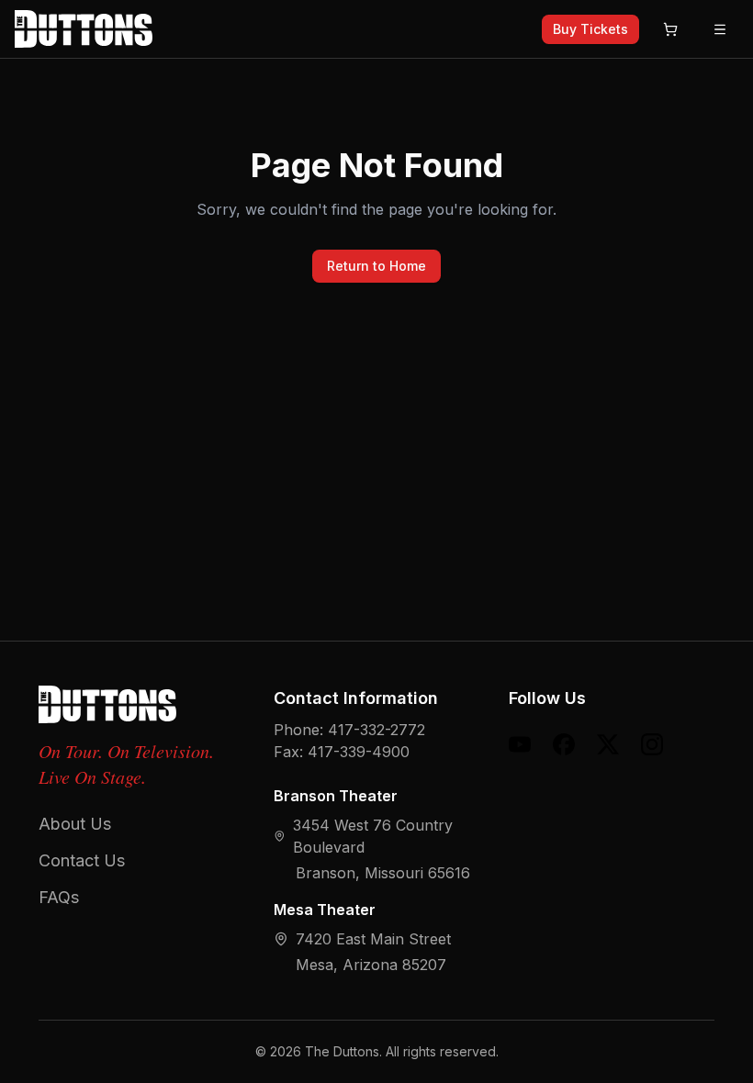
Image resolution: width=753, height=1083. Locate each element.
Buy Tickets (590, 29)
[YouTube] (520, 744)
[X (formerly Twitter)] (608, 744)
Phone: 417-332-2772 (349, 729)
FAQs (59, 897)
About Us (75, 823)
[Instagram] (652, 744)
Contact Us (82, 860)
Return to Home (376, 266)
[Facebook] (564, 744)
